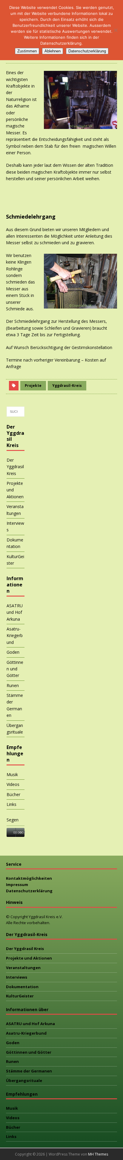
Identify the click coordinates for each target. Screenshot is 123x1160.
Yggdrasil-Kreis (67, 385)
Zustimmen (27, 51)
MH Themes (98, 1154)
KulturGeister (15, 560)
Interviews (15, 526)
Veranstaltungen (15, 510)
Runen (13, 685)
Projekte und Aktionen (15, 489)
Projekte (33, 385)
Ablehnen (52, 51)
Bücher (13, 794)
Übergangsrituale (15, 729)
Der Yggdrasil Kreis (15, 466)
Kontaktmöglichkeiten (29, 878)
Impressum (17, 884)
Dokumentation (15, 543)
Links (11, 804)
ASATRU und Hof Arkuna (15, 612)
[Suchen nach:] (15, 412)
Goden (13, 652)
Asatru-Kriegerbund (15, 635)
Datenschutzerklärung (29, 890)
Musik (12, 774)
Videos (13, 784)
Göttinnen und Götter (15, 668)
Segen (13, 820)
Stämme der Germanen (15, 705)
